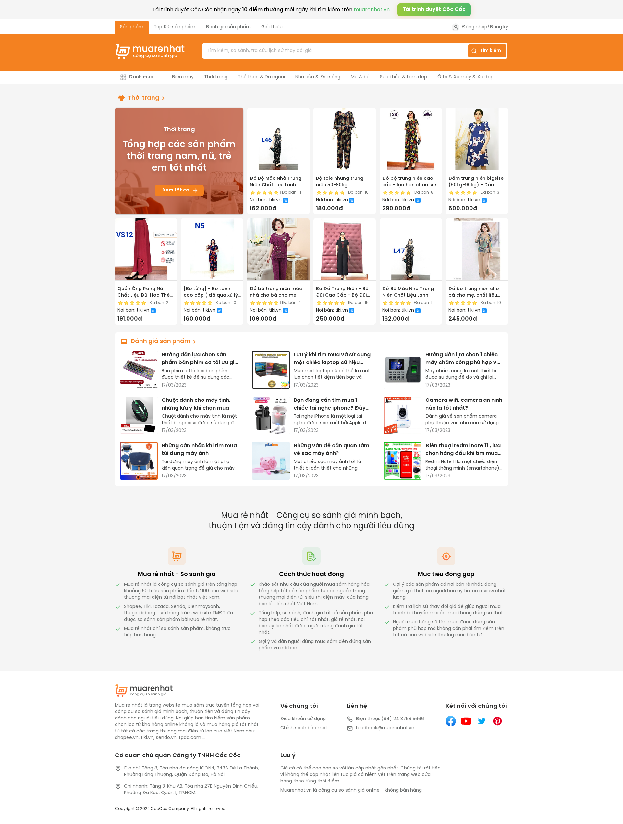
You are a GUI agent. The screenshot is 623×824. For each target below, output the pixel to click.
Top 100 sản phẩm (174, 27)
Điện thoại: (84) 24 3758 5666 (390, 719)
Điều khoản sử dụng (303, 719)
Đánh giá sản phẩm (228, 27)
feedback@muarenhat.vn (385, 728)
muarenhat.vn (372, 10)
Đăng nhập (474, 27)
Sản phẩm (131, 27)
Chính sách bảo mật (303, 728)
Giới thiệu (272, 27)
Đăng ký (499, 27)
